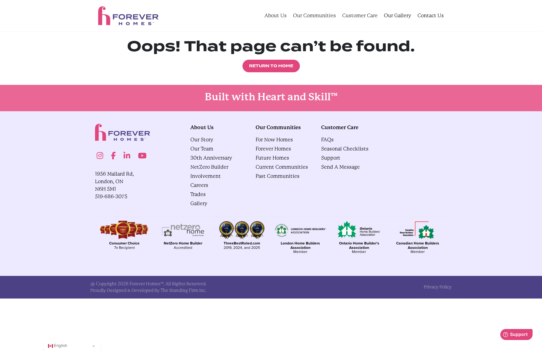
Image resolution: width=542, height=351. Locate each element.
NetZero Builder (209, 167)
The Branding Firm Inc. (184, 290)
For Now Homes (274, 140)
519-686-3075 (111, 197)
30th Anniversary (211, 158)
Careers (199, 185)
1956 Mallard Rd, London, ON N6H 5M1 (114, 181)
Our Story (201, 140)
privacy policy (438, 286)
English (60, 345)
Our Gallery (397, 16)
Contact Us (430, 16)
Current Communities (282, 167)
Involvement (205, 176)
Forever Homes (273, 149)
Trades (198, 194)
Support (330, 158)
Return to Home (271, 66)
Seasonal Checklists (345, 149)
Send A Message (340, 167)
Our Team (201, 149)
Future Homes (272, 158)
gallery (198, 203)
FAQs (327, 140)
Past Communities (278, 176)
